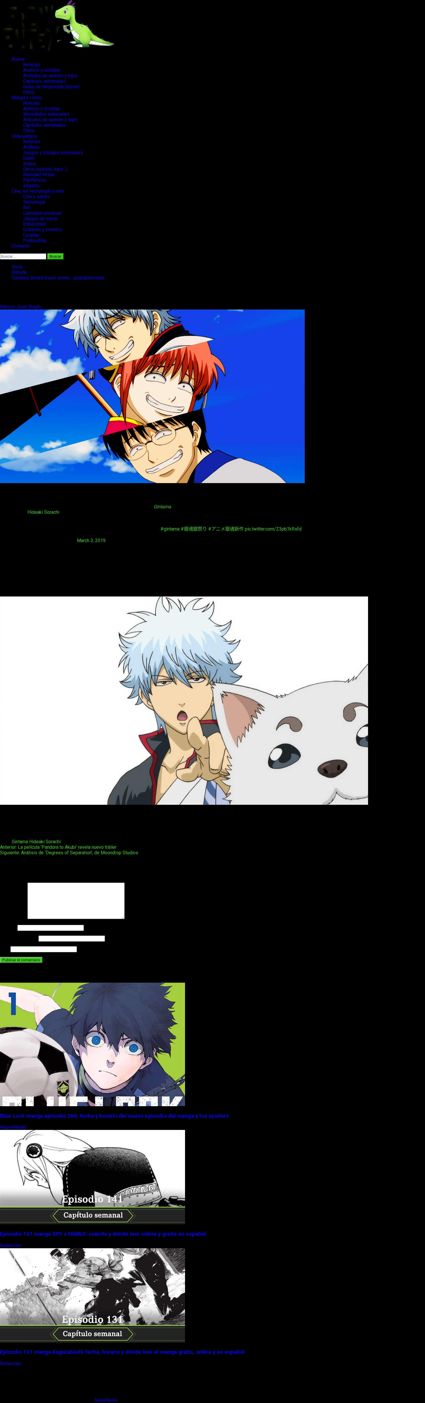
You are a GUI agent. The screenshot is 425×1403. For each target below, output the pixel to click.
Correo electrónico (18, 938)
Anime (18, 59)
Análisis (31, 147)
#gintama (170, 529)
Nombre (8, 927)
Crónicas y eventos (42, 229)
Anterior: (58, 847)
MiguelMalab (13, 1127)
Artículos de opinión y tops (50, 75)
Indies (29, 163)
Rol (26, 207)
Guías (28, 158)
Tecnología (34, 202)
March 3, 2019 (91, 540)
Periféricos (34, 180)
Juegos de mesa (40, 218)
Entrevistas (34, 224)
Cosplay (31, 235)
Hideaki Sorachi (43, 512)
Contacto (20, 246)
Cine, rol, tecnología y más (38, 191)
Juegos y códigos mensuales (53, 152)
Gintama (20, 841)
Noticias (31, 64)
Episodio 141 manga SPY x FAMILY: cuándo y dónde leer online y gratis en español (103, 1234)
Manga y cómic (27, 97)
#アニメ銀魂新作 (226, 529)
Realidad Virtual (39, 174)
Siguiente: (69, 852)
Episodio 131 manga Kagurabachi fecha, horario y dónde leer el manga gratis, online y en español (122, 1352)
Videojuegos (24, 136)
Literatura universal (42, 213)
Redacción (11, 1245)
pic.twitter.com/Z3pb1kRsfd (273, 529)
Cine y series (36, 196)
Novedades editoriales (46, 114)
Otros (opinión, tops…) (45, 169)
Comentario (13, 917)
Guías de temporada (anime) (51, 86)
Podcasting (34, 240)
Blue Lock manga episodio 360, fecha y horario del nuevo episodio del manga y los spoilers (114, 1116)
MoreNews (106, 1400)
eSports (31, 185)
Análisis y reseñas (41, 70)
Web (4, 949)
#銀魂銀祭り (194, 529)
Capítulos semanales (44, 81)
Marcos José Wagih (21, 307)
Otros (28, 92)
